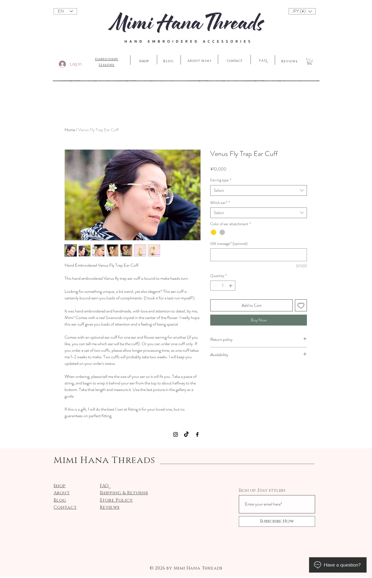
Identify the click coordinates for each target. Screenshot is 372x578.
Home (70, 130)
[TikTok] (186, 434)
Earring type (220, 180)
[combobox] (258, 190)
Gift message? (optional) (229, 243)
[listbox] (302, 11)
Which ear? (220, 202)
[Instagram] (175, 434)
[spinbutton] (223, 285)
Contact (234, 61)
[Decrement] (214, 285)
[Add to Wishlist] (301, 305)
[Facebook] (197, 434)
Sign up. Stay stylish (262, 490)
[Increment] (231, 285)
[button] (302, 11)
